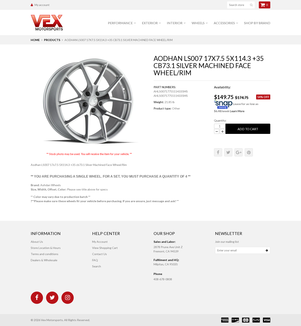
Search (96, 266)
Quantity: (220, 120)
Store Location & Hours (46, 248)
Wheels (198, 23)
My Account (100, 241)
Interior (175, 23)
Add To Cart (248, 129)
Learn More (237, 111)
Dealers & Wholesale (44, 260)
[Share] (218, 152)
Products (52, 40)
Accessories (224, 23)
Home (35, 40)
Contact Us (99, 254)
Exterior (150, 23)
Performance (120, 23)
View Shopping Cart (105, 248)
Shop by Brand (257, 23)
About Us (37, 241)
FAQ (95, 260)
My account (42, 5)
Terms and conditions (44, 254)
